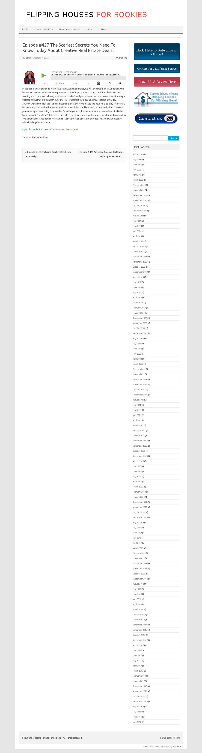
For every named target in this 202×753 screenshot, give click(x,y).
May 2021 (137, 415)
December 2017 (140, 625)
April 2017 (137, 666)
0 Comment (121, 58)
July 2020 (137, 466)
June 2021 (137, 410)
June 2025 (137, 164)
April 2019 (137, 543)
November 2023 (140, 262)
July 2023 (137, 282)
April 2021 (137, 420)
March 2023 (138, 303)
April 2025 (137, 175)
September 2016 (140, 701)
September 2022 (140, 333)
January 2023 (139, 313)
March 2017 (138, 671)
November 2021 (140, 384)
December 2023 (140, 256)
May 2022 (137, 354)
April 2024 (137, 236)
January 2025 (139, 190)
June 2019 (137, 533)
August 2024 (138, 216)
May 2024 (137, 231)
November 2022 (140, 323)
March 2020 (138, 487)
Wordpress (177, 746)
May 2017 (137, 660)
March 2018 (138, 609)
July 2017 (137, 650)
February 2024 (139, 246)
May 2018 (137, 599)
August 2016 (138, 706)
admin (28, 58)
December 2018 (140, 563)
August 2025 (138, 154)
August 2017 (138, 645)
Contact (103, 29)
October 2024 (139, 205)
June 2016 (137, 717)
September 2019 (140, 517)
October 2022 (139, 328)
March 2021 (138, 425)
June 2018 (137, 594)
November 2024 (140, 200)
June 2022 (137, 348)
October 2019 (139, 512)
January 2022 (139, 374)
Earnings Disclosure (170, 738)
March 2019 (138, 548)
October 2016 (139, 696)
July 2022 (137, 343)
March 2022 (138, 364)
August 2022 (138, 338)
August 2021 (138, 400)
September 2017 (140, 640)
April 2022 (137, 359)
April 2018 (137, 604)
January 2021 (139, 435)
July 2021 (137, 405)
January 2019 (139, 558)
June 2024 (137, 226)
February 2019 (139, 553)
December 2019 (140, 502)
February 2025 (139, 185)
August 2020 (138, 461)
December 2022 (140, 318)
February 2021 (139, 430)
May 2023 (137, 292)
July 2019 (137, 527)
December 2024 (140, 195)
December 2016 (140, 686)
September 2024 (140, 210)
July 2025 (137, 159)
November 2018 (140, 568)
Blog (89, 29)
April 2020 (137, 481)
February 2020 (139, 492)
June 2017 (137, 655)
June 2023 (137, 287)
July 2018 (137, 589)
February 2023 (139, 308)
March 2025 (138, 180)
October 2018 (139, 574)
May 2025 (137, 170)
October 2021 (139, 389)
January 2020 (139, 497)
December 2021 (140, 379)
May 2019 (137, 538)
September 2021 (140, 395)
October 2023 (139, 267)
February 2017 (139, 676)
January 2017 (139, 681)
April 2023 (137, 297)
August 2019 (138, 522)
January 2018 (139, 620)
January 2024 (139, 251)
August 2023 (138, 277)
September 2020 (140, 456)
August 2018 (138, 584)
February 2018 (139, 614)
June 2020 (137, 471)
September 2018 (140, 579)
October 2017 (139, 635)
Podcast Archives (44, 29)
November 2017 (140, 630)
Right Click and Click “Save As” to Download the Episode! (50, 129)
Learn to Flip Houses (69, 29)
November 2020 (140, 446)
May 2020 (137, 476)
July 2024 (137, 221)
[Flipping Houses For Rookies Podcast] (86, 20)
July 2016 (137, 712)
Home (25, 29)
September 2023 (140, 272)
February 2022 (139, 369)
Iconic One (148, 746)
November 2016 (140, 691)
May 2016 (137, 722)
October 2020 (139, 451)
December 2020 (140, 440)
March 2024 (138, 241)
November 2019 (140, 507)
